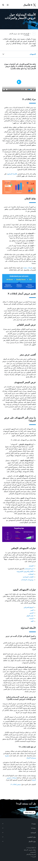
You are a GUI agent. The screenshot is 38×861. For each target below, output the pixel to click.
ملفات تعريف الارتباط (30, 850)
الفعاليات (31, 574)
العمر (32, 610)
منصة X (34, 823)
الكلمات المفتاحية (28, 577)
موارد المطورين (31, 837)
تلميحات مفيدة (27, 268)
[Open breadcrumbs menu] (34, 34)
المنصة (31, 618)
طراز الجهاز (30, 615)
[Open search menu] (3, 5)
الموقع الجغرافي (29, 607)
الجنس (32, 613)
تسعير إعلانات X (16, 784)
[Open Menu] (7, 5)
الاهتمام (31, 566)
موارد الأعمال (32, 841)
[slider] (13, 89)
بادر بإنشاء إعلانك (29, 812)
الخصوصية (33, 852)
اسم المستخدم (29, 568)
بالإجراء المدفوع (12, 174)
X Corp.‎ (33, 828)
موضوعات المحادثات (27, 579)
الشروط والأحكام (31, 854)
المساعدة (33, 832)
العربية (34, 856)
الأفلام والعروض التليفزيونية (25, 571)
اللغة (32, 621)
